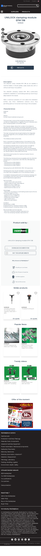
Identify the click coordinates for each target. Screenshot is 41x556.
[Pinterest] (22, 539)
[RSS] (29, 539)
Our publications (6, 478)
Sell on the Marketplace (8, 496)
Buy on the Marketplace (8, 501)
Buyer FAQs (4, 504)
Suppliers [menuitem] (15, 11)
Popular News (20, 324)
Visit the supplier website (20, 253)
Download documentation (20, 248)
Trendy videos (20, 361)
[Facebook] (12, 539)
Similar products (20, 288)
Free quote (20, 67)
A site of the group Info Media (20, 543)
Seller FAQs (4, 498)
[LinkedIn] (19, 539)
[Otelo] (20, 415)
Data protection (6, 485)
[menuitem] (2, 11)
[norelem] (20, 231)
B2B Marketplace (6, 473)
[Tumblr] (25, 539)
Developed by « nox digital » (34, 543)
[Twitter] (15, 539)
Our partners (5, 481)
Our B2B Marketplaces (8, 476)
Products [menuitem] (26, 11)
